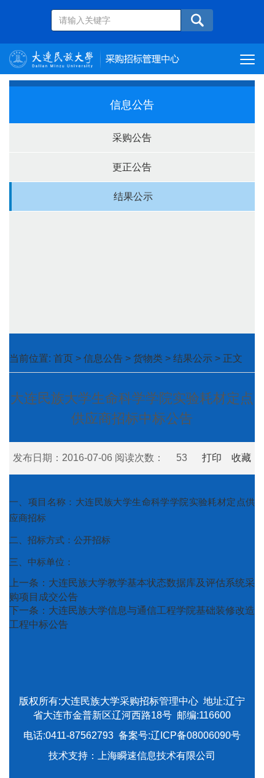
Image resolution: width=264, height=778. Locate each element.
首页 (63, 358)
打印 (212, 457)
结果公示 (133, 196)
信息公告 (103, 358)
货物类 (148, 358)
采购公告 (132, 137)
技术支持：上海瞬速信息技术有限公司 (132, 755)
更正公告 (132, 167)
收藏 (241, 457)
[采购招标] (94, 58)
